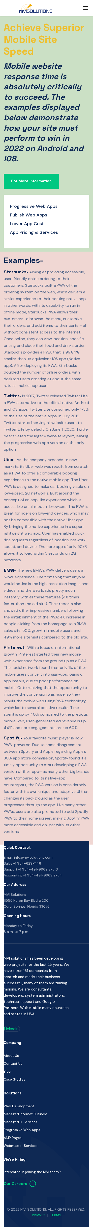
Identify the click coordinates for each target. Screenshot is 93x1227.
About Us (11, 1055)
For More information (31, 181)
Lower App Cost (27, 224)
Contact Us (13, 1063)
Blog (7, 1071)
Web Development (19, 1106)
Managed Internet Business (26, 1114)
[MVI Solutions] (35, 7)
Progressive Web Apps (34, 206)
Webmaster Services (20, 1145)
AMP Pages (13, 1137)
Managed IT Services (20, 1122)
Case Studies (14, 1079)
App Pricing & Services (34, 232)
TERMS (55, 1215)
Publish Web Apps (28, 215)
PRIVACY (38, 1215)
